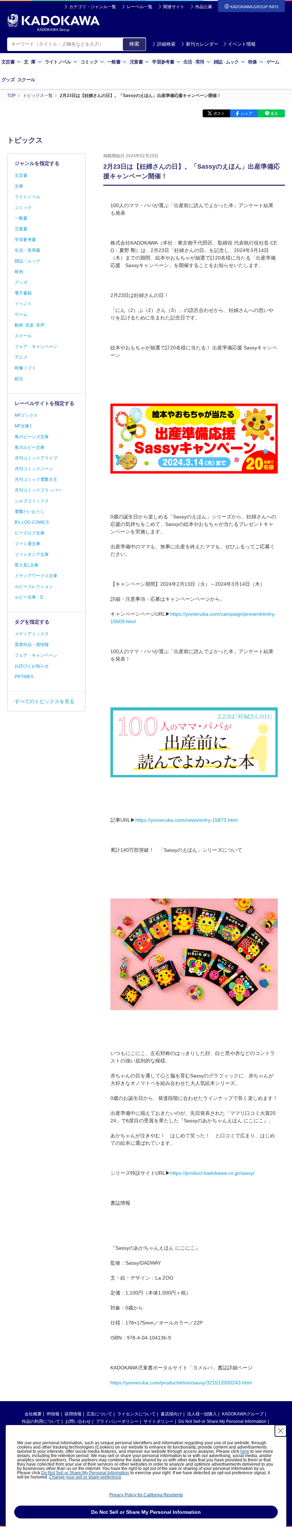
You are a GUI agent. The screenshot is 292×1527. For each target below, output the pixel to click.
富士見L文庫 (26, 565)
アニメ (21, 357)
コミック (23, 207)
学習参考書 (25, 239)
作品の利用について (41, 1421)
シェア (246, 113)
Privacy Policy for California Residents (146, 1494)
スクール (26, 79)
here (244, 1451)
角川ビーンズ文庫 (32, 436)
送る (274, 113)
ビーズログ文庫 (30, 533)
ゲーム (273, 62)
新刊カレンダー (202, 44)
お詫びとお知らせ (32, 665)
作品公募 (203, 6)
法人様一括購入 (202, 1413)
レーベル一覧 (139, 6)
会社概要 (33, 1413)
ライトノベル (27, 196)
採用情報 (73, 1413)
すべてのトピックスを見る (44, 701)
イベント (23, 303)
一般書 (21, 218)
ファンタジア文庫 (32, 554)
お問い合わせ (78, 1421)
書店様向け (171, 1413)
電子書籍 (23, 293)
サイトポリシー (158, 1421)
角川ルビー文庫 (30, 447)
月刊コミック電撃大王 (36, 479)
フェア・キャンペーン (36, 346)
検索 (134, 44)
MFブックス (26, 415)
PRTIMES (24, 676)
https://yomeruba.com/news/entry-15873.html (186, 820)
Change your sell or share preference (85, 1477)
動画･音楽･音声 (30, 325)
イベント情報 (242, 44)
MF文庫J (23, 426)
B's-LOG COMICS (32, 522)
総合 (19, 378)
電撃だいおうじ (30, 511)
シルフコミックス (32, 500)
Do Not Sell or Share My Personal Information (222, 1421)
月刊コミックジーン (34, 468)
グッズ (8, 79)
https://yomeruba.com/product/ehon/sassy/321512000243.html (181, 1382)
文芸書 (21, 175)
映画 (19, 271)
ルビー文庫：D (29, 597)
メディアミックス (32, 633)
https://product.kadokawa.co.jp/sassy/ (212, 1173)
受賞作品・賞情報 (32, 644)
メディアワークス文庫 (36, 575)
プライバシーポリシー (117, 1421)
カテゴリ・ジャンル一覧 (92, 6)
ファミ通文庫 (27, 543)
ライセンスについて (136, 1413)
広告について (99, 1413)
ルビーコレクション (34, 586)
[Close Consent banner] (280, 1430)
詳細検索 (166, 44)
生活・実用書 (27, 250)
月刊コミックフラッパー (38, 490)
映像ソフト (25, 367)
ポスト (219, 113)
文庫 (19, 186)
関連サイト (173, 6)
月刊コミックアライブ (36, 458)
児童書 (21, 228)
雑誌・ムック (27, 260)
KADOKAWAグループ (243, 1413)
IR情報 (53, 1413)
